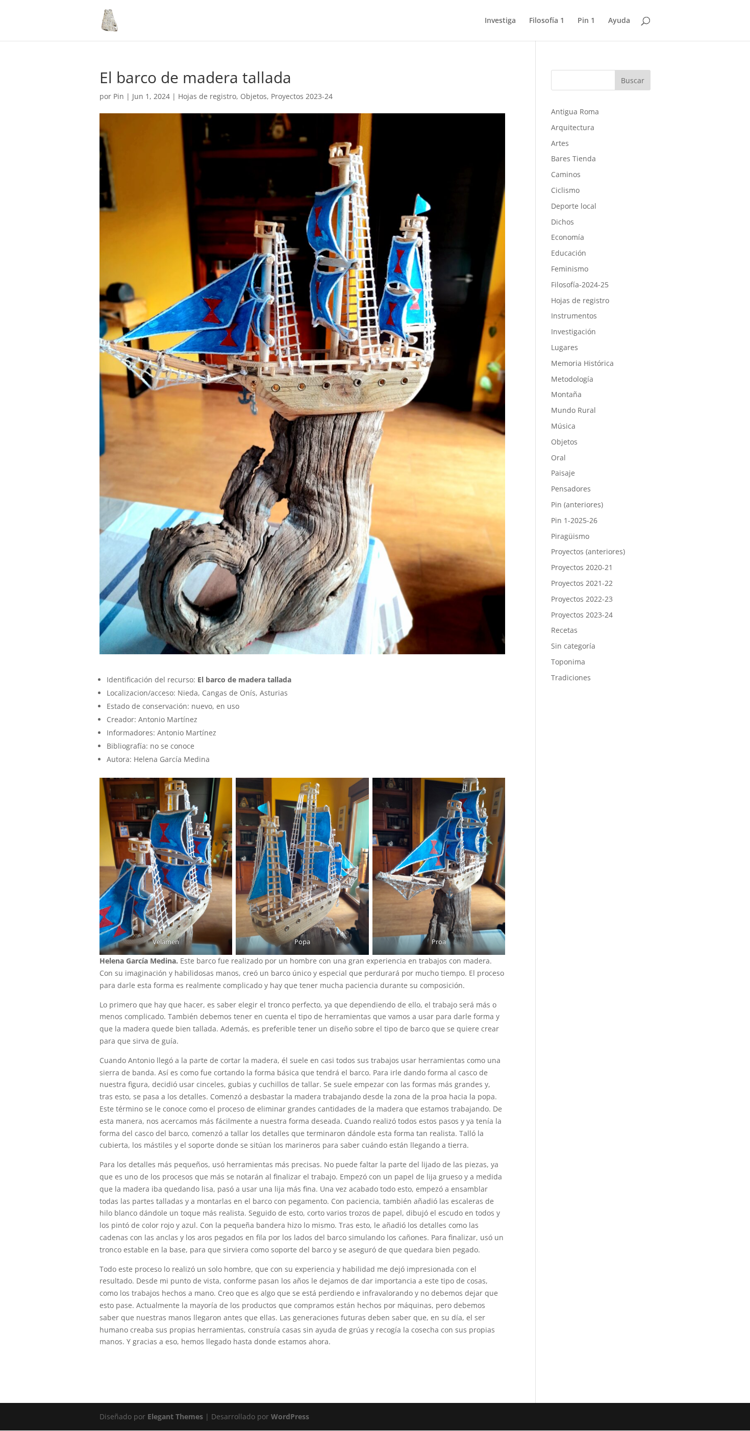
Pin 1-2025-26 (574, 520)
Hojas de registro (207, 96)
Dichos (562, 222)
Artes (560, 143)
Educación (568, 253)
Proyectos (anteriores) (588, 551)
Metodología (572, 379)
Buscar (632, 80)
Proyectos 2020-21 (582, 567)
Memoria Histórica (582, 363)
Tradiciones (571, 677)
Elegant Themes (175, 1416)
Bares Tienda (573, 158)
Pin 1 (586, 21)
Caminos (566, 174)
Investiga (500, 21)
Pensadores (571, 489)
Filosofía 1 (546, 21)
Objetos (253, 96)
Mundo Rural (573, 410)
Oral (558, 457)
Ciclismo (565, 190)
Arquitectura (572, 127)
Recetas (564, 630)
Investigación (573, 331)
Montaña (566, 394)
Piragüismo (570, 536)
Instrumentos (574, 315)
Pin (118, 96)
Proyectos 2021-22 (582, 583)
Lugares (564, 347)
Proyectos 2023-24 (302, 96)
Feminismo (569, 269)
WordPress (290, 1416)
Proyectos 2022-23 (582, 599)
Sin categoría (573, 646)
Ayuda (619, 21)
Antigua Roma (575, 111)
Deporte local (573, 206)
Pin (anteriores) (577, 504)
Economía (567, 237)
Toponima (568, 662)
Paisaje (563, 473)
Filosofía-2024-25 (580, 284)
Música (563, 426)
